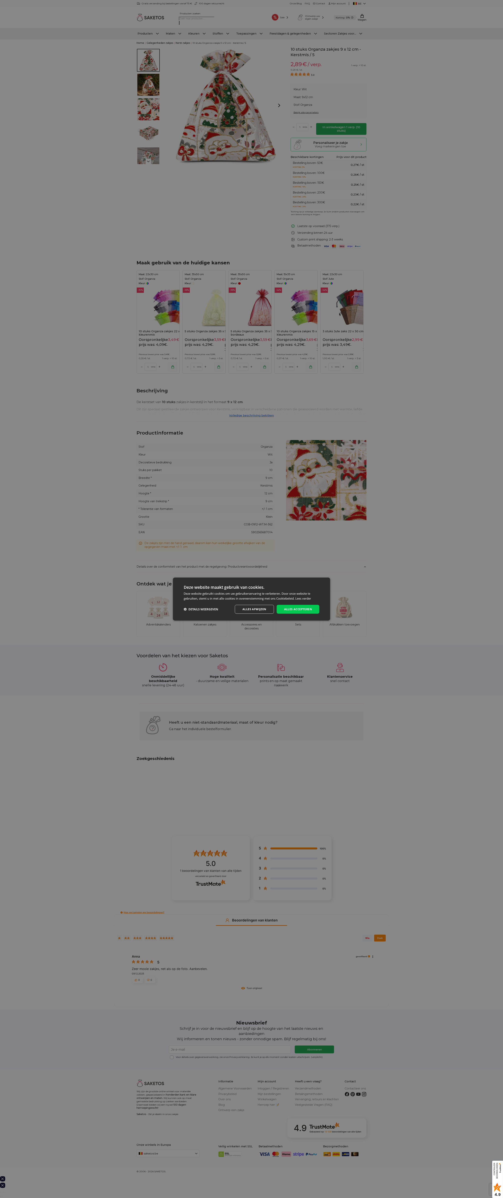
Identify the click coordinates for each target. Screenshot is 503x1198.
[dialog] (251, 599)
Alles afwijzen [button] (254, 609)
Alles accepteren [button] (298, 609)
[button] (201, 609)
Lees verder (303, 598)
